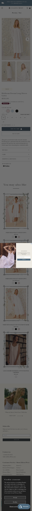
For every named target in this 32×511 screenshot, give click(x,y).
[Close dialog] (31, 243)
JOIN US (24, 259)
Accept (15, 497)
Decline (15, 502)
